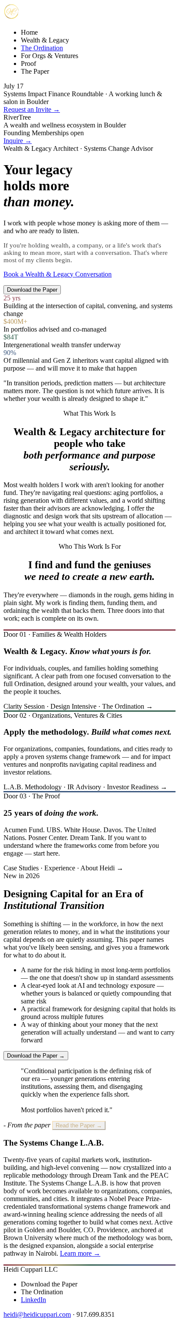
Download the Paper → (36, 1055)
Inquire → (17, 140)
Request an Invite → (31, 109)
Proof (28, 63)
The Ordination (42, 48)
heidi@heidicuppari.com (37, 1314)
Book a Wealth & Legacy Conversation (57, 274)
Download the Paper (32, 290)
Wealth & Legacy (45, 40)
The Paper (35, 71)
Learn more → (80, 1253)
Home (29, 32)
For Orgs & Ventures (49, 55)
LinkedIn (33, 1299)
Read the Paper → (79, 1125)
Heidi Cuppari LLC (30, 1269)
